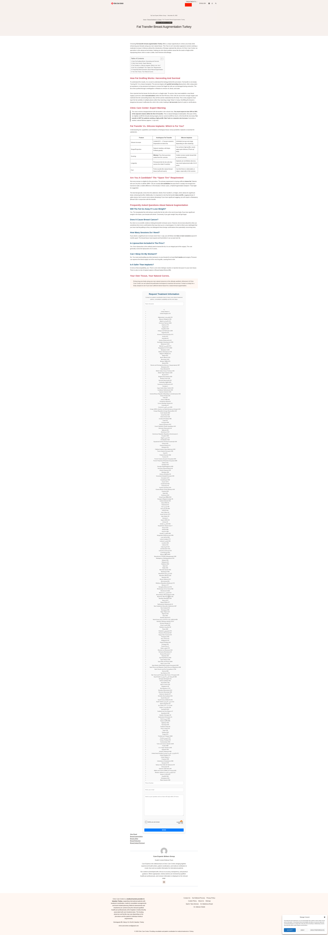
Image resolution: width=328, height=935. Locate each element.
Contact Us (187, 898)
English (202, 3)
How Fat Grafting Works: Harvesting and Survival (145, 61)
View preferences (317, 930)
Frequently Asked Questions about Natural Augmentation (147, 69)
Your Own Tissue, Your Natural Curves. (142, 71)
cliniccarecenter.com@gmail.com (129, 925)
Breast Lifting (134, 838)
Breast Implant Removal (137, 843)
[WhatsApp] (212, 3)
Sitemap (208, 901)
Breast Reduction (135, 841)
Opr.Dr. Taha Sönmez (192, 904)
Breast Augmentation (136, 836)
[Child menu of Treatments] (188, 4)
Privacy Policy (211, 898)
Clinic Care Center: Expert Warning (141, 63)
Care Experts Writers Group (159, 15)
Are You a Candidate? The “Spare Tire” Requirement (146, 67)
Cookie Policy (192, 901)
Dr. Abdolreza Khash (206, 904)
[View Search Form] (215, 3)
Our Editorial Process (198, 898)
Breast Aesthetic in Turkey (164, 22)
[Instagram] (209, 3)
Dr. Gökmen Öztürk (199, 907)
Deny (303, 930)
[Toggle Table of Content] (161, 58)
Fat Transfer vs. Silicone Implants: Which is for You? (146, 65)
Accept (290, 930)
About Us (201, 901)
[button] (324, 917)
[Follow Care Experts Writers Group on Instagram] (164, 882)
